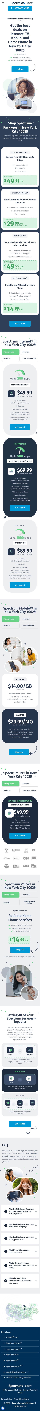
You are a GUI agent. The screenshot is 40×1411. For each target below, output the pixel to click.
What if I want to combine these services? (19, 1251)
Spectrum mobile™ (20, 193)
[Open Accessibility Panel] (2, 1408)
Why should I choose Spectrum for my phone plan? (21, 1238)
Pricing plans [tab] (9, 352)
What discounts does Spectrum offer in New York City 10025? (20, 1280)
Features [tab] (7, 359)
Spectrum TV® (12, 1360)
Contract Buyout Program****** (18, 1378)
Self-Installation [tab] (29, 359)
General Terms (11, 1337)
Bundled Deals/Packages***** (17, 1372)
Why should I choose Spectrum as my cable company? (21, 1225)
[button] (3, 3)
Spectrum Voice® (14, 1366)
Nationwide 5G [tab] (28, 626)
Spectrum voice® (20, 278)
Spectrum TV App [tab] (29, 790)
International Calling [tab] (29, 902)
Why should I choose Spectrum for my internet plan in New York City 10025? (21, 1211)
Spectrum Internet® (20, 152)
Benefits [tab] (26, 352)
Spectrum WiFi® (12, 1355)
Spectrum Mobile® (14, 1349)
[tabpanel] (20, 478)
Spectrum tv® (20, 236)
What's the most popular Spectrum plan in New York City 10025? (21, 1265)
